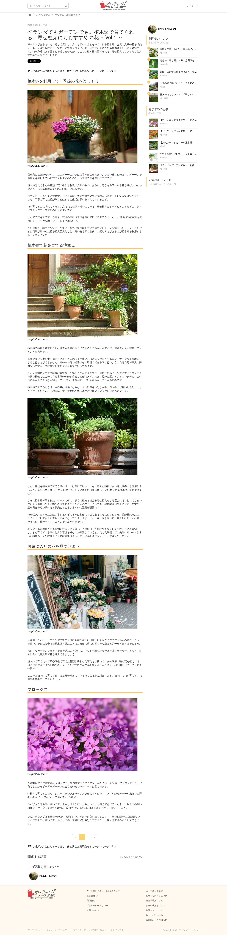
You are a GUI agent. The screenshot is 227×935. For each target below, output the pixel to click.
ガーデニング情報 (154, 890)
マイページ (192, 6)
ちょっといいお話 (154, 914)
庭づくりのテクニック (156, 895)
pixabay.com (38, 165)
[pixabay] (85, 126)
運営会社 (91, 895)
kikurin (163, 145)
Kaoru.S (164, 52)
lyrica (162, 86)
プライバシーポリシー (97, 905)
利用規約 (91, 900)
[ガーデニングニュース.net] (113, 6)
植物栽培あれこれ (154, 900)
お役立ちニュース (154, 910)
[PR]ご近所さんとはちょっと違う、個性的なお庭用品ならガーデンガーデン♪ (70, 70)
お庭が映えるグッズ (155, 905)
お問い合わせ (93, 910)
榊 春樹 (164, 98)
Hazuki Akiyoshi (48, 875)
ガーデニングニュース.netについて (103, 890)
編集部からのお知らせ (156, 919)
